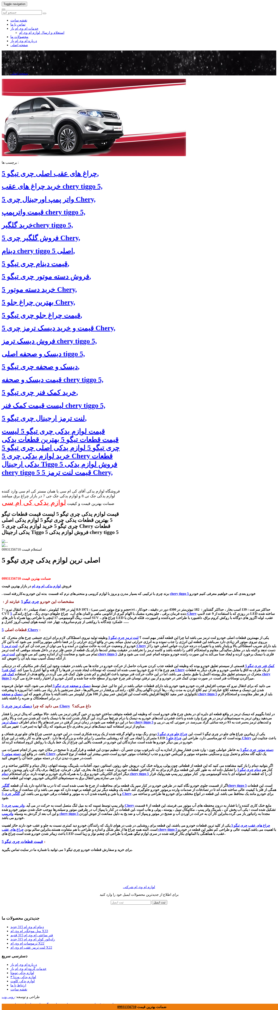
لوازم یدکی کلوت (22, 981)
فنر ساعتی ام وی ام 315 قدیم (31, 935)
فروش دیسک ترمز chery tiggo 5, (49, 341)
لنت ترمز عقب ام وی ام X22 (31, 947)
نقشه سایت (18, 20)
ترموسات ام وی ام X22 (27, 943)
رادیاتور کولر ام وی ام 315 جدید (32, 939)
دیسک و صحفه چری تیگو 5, (40, 366)
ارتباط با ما (18, 985)
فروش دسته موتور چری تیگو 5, (46, 276)
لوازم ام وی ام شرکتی (139, 887)
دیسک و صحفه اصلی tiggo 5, (43, 354)
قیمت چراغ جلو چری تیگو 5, (42, 315)
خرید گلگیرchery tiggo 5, (37, 225)
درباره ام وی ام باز (23, 41)
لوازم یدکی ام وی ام (46, 586)
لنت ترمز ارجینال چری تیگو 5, (44, 418)
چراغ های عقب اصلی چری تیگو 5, (50, 173)
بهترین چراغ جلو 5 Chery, (38, 302)
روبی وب (8, 997)
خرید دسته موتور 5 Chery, (39, 289)
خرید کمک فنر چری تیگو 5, (40, 392)
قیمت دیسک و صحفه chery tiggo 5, (52, 379)
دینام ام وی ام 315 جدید (27, 927)
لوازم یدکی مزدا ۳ (23, 977)
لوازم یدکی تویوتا (22, 973)
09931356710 (126, 1007)
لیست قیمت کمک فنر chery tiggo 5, (53, 405)
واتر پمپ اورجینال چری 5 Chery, (49, 199)
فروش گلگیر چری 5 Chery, (41, 238)
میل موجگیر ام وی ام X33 (29, 931)
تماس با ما (17, 24)
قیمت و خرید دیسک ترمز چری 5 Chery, (58, 328)
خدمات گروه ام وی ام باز (28, 969)
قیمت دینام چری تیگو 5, (35, 264)
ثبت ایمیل (159, 902)
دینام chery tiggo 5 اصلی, (38, 251)
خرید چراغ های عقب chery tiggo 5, (52, 186)
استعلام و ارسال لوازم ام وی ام (41, 32)
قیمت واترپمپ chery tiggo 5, (43, 212)
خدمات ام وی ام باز (24, 28)
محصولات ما (19, 37)
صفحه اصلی (19, 45)
